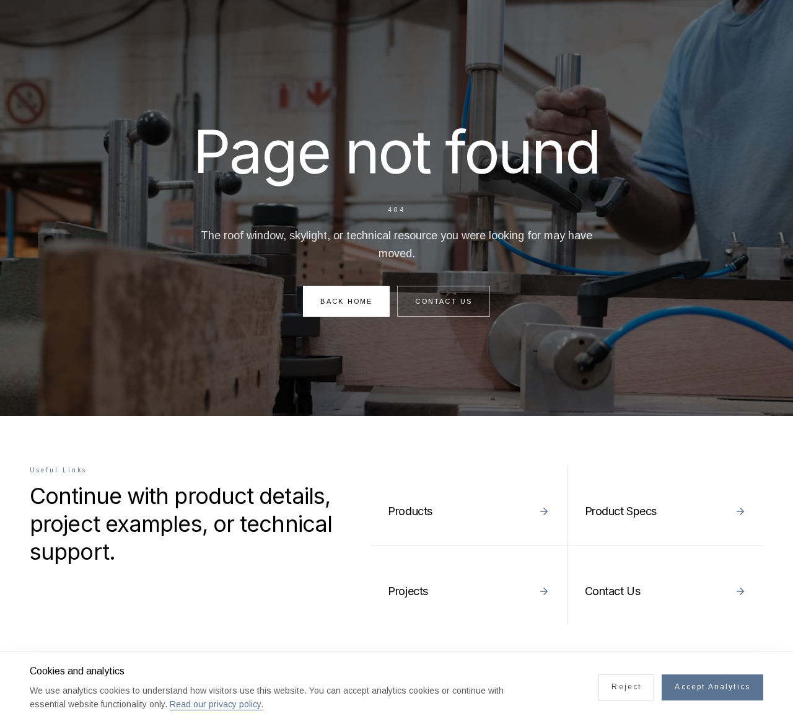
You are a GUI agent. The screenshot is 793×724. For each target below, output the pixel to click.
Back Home (346, 301)
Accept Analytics (712, 686)
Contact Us (443, 301)
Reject (626, 686)
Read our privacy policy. (216, 704)
